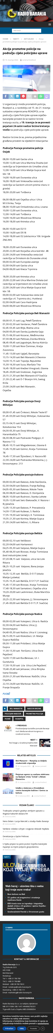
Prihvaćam (9, 1028)
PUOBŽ (6, 693)
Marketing (7, 990)
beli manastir (16, 708)
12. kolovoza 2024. (24, 782)
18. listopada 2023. (24, 766)
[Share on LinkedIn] (17, 96)
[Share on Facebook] (6, 96)
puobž (7, 719)
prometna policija (34, 714)
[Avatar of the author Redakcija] (26, 949)
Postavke (33, 1028)
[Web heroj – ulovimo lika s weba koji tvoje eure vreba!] (26, 880)
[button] (49, 24)
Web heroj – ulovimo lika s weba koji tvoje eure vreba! (24, 887)
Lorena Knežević (29, 60)
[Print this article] (35, 96)
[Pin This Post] (23, 96)
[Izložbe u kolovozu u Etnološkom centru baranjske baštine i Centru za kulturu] (8, 791)
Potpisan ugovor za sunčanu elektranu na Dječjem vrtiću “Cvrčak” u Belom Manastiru (32, 776)
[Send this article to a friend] (29, 96)
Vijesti (16, 39)
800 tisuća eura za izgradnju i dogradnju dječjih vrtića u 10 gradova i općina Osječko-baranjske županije (26, 906)
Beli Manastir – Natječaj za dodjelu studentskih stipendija (31, 762)
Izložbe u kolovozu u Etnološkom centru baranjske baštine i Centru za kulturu (32, 790)
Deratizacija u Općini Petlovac (16, 836)
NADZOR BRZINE (34, 708)
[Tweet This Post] (11, 96)
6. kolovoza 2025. (24, 796)
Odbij (22, 1028)
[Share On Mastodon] (47, 96)
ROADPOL (19, 719)
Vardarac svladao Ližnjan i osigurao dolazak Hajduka (26, 829)
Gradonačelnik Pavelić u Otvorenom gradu (25, 911)
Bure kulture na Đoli (16, 894)
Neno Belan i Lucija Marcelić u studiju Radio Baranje (26, 821)
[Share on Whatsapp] (41, 96)
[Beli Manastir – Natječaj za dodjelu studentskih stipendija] (8, 764)
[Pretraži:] (26, 30)
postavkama (43, 1023)
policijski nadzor (13, 714)
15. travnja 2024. (11, 60)
